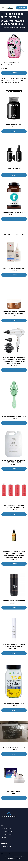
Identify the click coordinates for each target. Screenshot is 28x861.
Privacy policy (11, 858)
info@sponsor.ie (5, 2)
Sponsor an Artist (8, 831)
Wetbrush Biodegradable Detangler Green (14, 416)
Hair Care (19, 62)
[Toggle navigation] (3, 7)
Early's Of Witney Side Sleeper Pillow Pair (14, 747)
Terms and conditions (19, 856)
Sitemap (18, 858)
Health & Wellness (12, 62)
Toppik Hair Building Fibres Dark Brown (14, 601)
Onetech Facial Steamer (14, 791)
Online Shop (21, 7)
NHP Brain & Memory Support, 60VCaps (14, 703)
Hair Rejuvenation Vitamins (14, 124)
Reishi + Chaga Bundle (14, 168)
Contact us (9, 856)
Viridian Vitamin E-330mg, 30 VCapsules (14, 212)
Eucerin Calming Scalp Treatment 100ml (14, 268)
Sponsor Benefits (8, 834)
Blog (5, 837)
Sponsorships (7, 828)
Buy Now (14, 72)
